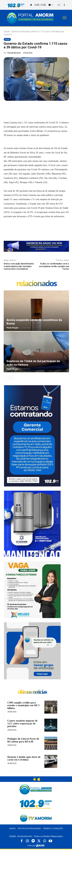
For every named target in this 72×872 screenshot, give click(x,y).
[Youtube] (50, 841)
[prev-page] (6, 378)
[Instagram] (27, 841)
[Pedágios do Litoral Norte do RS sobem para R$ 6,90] (50, 743)
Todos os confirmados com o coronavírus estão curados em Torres (54, 266)
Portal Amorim (14, 52)
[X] (25, 108)
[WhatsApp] (40, 108)
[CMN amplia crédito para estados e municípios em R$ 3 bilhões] (50, 707)
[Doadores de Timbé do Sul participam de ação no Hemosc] (36, 352)
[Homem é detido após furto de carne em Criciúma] (50, 761)
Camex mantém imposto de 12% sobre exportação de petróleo (22, 723)
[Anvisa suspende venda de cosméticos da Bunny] (36, 310)
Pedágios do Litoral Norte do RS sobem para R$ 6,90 (23, 740)
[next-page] (11, 378)
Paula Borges (12, 327)
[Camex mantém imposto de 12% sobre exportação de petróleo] (50, 725)
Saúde (7, 31)
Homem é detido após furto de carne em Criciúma (24, 758)
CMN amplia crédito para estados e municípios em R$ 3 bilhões (23, 705)
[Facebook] (17, 108)
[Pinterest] (33, 108)
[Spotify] (33, 841)
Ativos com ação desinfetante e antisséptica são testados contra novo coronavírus (19, 266)
